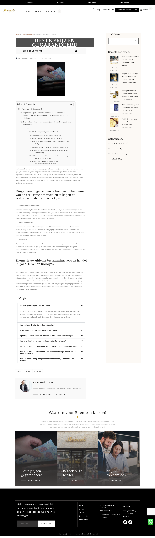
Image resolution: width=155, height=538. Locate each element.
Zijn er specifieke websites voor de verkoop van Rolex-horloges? (52, 143)
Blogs (23, 35)
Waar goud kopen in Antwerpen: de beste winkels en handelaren (130, 93)
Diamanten (118, 143)
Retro (19, 371)
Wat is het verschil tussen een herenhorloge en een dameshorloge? (51, 151)
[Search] (135, 41)
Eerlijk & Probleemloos (115, 473)
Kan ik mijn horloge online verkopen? (46, 132)
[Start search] (94, 8)
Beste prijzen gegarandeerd (30, 109)
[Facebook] (125, 522)
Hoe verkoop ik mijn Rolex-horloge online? (48, 135)
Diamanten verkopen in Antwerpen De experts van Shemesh (130, 107)
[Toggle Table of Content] (70, 104)
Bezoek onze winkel (72, 473)
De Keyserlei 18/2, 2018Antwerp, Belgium (129, 513)
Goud (115, 148)
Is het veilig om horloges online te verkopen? (49, 138)
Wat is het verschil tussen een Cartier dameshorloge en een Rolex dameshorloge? (52, 157)
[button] (51, 305)
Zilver (115, 158)
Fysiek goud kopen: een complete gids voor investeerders (130, 122)
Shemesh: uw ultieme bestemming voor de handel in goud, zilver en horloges (47, 123)
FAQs (27, 128)
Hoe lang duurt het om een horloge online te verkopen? (52, 147)
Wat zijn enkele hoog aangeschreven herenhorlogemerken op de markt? (47, 162)
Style (28, 371)
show (77, 50)
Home (18, 35)
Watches (37, 371)
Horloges (30, 35)
